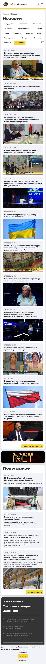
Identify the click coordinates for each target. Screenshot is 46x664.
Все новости (20, 43)
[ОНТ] (6, 4)
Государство (9, 24)
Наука (6, 33)
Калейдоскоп (9, 38)
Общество (8, 28)
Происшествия (24, 28)
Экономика (37, 24)
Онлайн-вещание (20, 4)
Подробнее (23, 652)
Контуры (7, 43)
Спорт (39, 33)
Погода (24, 38)
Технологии (17, 33)
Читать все (33, 592)
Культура (29, 33)
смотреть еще (31, 446)
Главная (6, 14)
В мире (39, 28)
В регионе (38, 38)
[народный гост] (23, 457)
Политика (24, 24)
